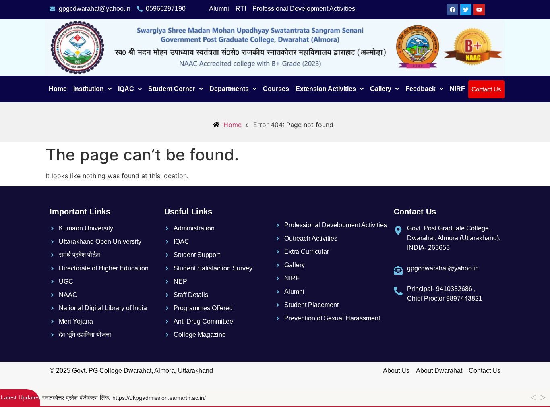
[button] (92, 89)
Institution (88, 88)
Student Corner (171, 88)
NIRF (457, 88)
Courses (276, 88)
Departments (229, 88)
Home (58, 88)
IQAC (126, 88)
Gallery (380, 88)
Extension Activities (326, 88)
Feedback (420, 88)
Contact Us (486, 89)
